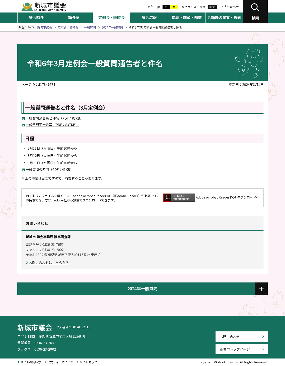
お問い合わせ (230, 336)
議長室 (73, 17)
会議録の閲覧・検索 (224, 17)
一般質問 (90, 27)
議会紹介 (36, 17)
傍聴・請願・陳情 (187, 17)
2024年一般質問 (112, 27)
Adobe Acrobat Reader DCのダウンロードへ (227, 197)
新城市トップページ (235, 349)
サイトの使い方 (30, 362)
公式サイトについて (60, 362)
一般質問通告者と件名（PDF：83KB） (54, 118)
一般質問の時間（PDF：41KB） (49, 169)
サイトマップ (88, 362)
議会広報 (149, 17)
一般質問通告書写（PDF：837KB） (52, 124)
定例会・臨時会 (111, 17)
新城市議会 (44, 27)
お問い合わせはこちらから (49, 262)
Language (232, 6)
